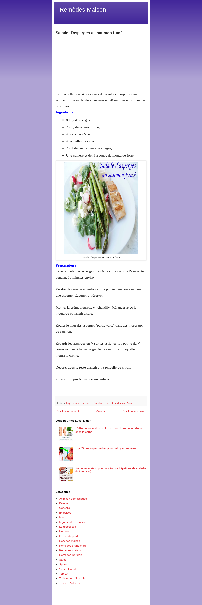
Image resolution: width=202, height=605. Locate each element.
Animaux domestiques (73, 498)
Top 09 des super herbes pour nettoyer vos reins (105, 448)
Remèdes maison (70, 550)
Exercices (65, 512)
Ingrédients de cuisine (79, 403)
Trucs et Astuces (69, 583)
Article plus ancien (134, 410)
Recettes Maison (116, 403)
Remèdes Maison (83, 9)
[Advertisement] (101, 63)
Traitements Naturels (72, 578)
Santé (130, 403)
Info (61, 517)
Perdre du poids (69, 536)
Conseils (64, 507)
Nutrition (99, 403)
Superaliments (68, 569)
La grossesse (67, 526)
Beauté (63, 503)
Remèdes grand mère (73, 545)
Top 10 (63, 573)
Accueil (100, 410)
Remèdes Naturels (70, 554)
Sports (63, 564)
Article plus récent (68, 410)
